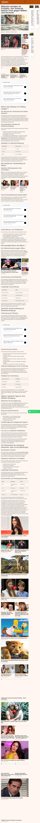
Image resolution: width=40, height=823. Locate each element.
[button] (25, 1)
